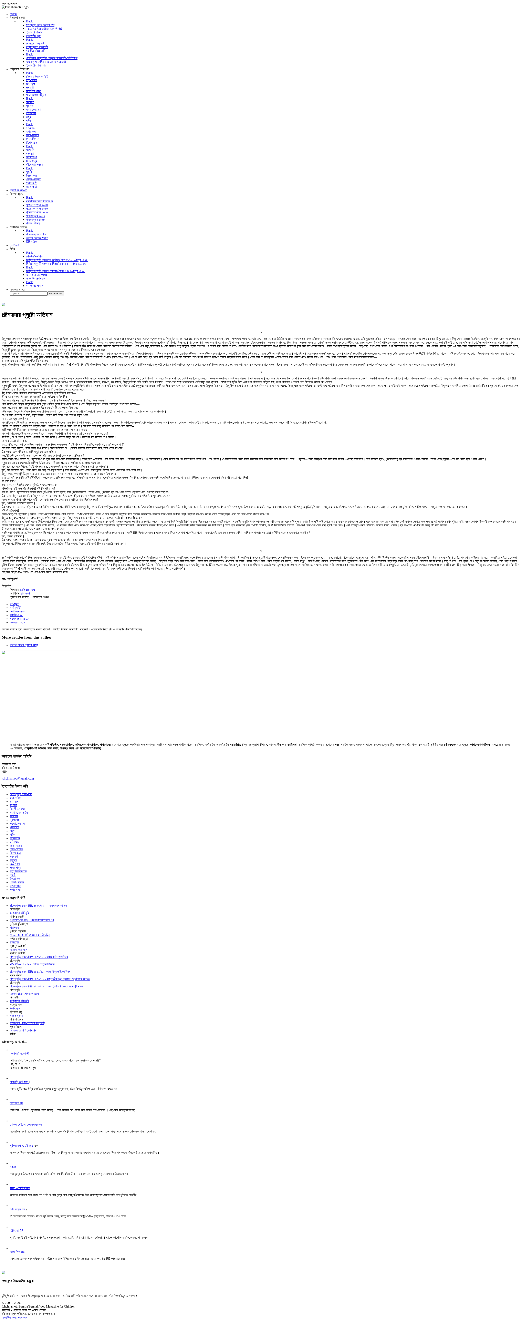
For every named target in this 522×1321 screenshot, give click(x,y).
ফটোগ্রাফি (15, 886)
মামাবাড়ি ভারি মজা (19, 1082)
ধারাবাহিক (14, 827)
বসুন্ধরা (13, 860)
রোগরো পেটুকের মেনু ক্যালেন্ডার (26, 1124)
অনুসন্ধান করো (17, 289)
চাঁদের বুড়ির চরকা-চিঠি (21, 794)
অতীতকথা (15, 864)
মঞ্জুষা (12, 831)
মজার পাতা (15, 889)
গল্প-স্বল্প (25, 593)
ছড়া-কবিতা (15, 798)
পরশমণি (14, 856)
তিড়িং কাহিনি (16, 1230)
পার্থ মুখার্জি (15, 607)
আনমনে (14, 816)
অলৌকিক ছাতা (17, 1251)
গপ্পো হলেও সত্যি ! (20, 812)
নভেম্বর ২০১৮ (17, 622)
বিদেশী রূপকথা (17, 809)
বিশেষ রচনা (15, 853)
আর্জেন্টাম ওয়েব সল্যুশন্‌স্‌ (14, 1317)
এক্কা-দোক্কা (17, 882)
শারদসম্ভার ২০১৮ (19, 618)
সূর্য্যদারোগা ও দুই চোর (22, 1145)
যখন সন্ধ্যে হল (17, 1209)
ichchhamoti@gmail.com (18, 778)
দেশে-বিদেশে (16, 849)
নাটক (12, 834)
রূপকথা (13, 805)
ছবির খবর (14, 842)
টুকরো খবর (15, 878)
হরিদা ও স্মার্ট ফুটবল (20, 1188)
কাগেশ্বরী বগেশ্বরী (19, 1053)
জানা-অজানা (16, 845)
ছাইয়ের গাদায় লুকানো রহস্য (24, 645)
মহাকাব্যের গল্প (17, 823)
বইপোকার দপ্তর (18, 871)
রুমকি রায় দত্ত (27, 589)
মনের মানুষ (15, 867)
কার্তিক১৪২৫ (16, 615)
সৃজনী (12, 875)
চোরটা (13, 1167)
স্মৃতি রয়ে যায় (16, 1103)
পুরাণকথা (14, 820)
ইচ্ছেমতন (15, 838)
